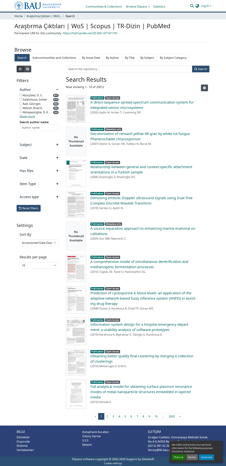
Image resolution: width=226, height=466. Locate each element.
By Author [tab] (112, 58)
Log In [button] (205, 6)
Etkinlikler (23, 437)
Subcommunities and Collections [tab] (54, 58)
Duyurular (23, 441)
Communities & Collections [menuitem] (104, 6)
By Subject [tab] (147, 58)
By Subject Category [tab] (173, 58)
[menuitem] (137, 6)
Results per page (33, 257)
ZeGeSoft (148, 459)
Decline (192, 457)
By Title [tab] (130, 58)
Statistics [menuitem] (159, 6)
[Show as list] (20, 69)
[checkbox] (21, 95)
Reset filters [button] (30, 208)
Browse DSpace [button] (136, 6)
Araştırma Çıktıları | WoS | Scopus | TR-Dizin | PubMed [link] (44, 16)
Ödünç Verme (91, 436)
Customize (206, 457)
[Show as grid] (27, 69)
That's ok (178, 457)
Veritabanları (25, 450)
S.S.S (85, 440)
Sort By (25, 234)
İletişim (87, 445)
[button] (37, 5)
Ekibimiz (22, 446)
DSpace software (83, 459)
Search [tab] (22, 58)
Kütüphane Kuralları (95, 432)
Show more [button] (27, 116)
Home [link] (18, 16)
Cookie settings (113, 463)
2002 (172, 416)
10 (156, 416)
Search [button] (202, 69)
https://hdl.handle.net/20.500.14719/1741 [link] (90, 33)
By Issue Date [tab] (91, 58)
